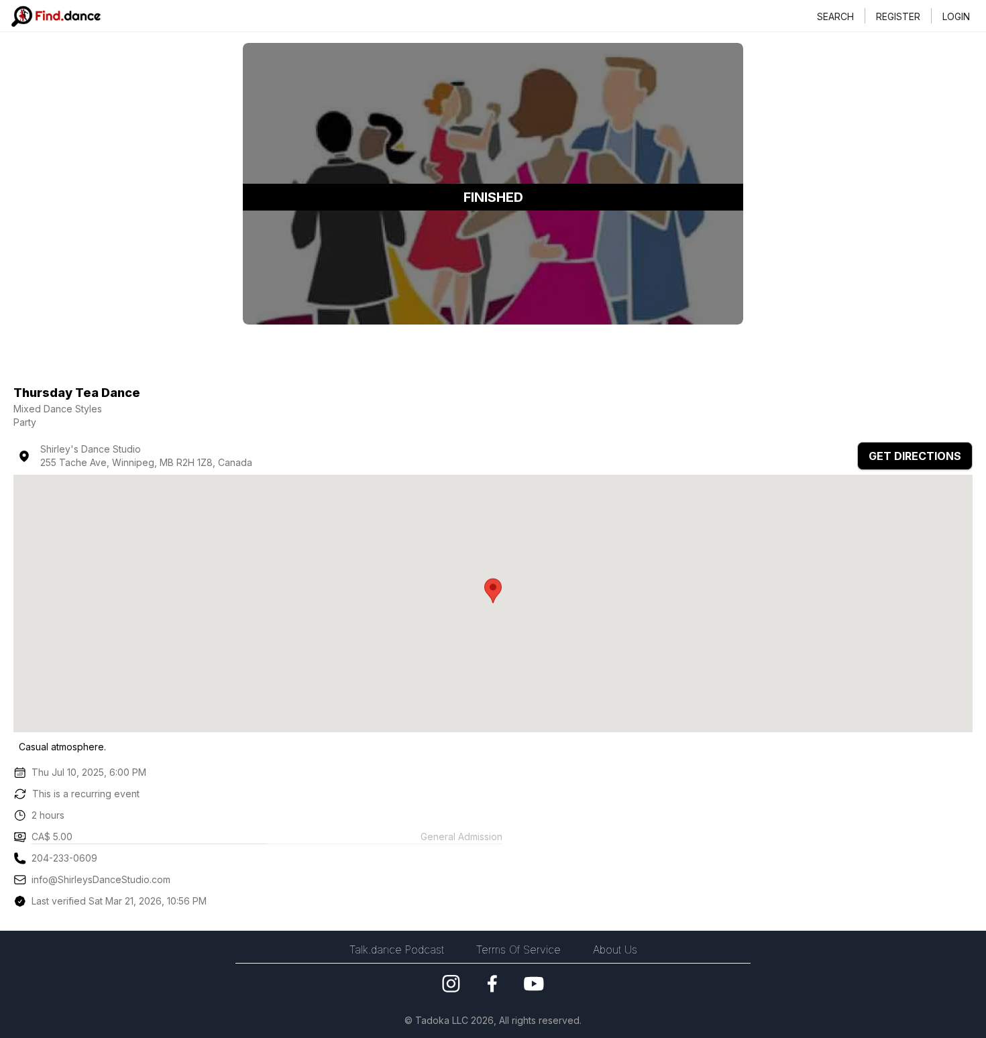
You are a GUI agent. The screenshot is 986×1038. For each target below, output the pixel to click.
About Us (615, 949)
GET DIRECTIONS (915, 456)
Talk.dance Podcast (396, 949)
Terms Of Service (518, 949)
